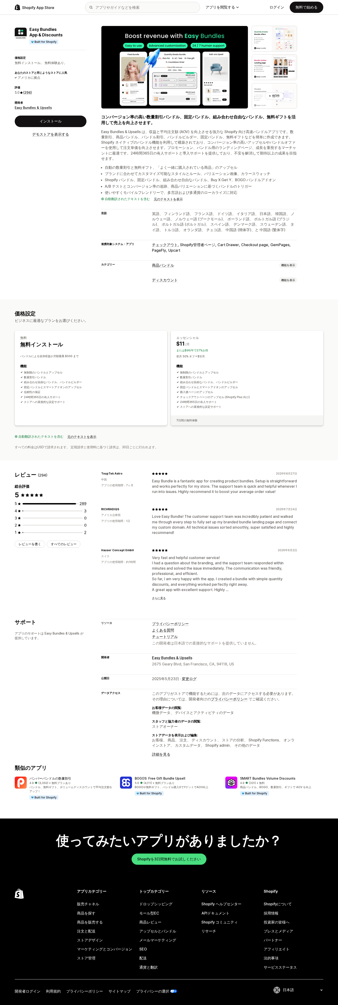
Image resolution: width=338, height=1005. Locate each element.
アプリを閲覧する (220, 7)
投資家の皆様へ (276, 922)
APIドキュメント (215, 913)
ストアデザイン (90, 940)
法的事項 (271, 958)
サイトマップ (120, 991)
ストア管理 (86, 958)
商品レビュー (150, 922)
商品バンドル (163, 265)
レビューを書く (30, 544)
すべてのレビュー (64, 544)
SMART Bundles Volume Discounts (267, 778)
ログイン (276, 7)
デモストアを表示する (50, 134)
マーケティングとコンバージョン (104, 949)
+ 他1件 (274, 96)
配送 (143, 958)
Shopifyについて (278, 904)
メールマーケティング (157, 940)
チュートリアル (165, 636)
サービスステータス (280, 967)
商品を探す (86, 913)
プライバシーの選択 (152, 991)
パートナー (273, 940)
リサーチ (208, 931)
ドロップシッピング (155, 904)
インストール (51, 121)
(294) (27, 92)
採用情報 (271, 913)
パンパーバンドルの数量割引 (50, 778)
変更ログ (189, 678)
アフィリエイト (276, 949)
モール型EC (149, 913)
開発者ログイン (27, 991)
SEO (143, 949)
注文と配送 (86, 931)
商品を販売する (90, 922)
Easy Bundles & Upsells (33, 108)
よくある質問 (163, 630)
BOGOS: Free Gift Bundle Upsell (160, 778)
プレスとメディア (278, 931)
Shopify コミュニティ (219, 922)
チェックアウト (165, 244)
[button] (64, 788)
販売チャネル (88, 904)
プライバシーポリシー (170, 623)
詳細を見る (161, 754)
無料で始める (306, 7)
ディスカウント (165, 280)
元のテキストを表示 (168, 199)
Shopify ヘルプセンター (221, 904)
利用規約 (53, 991)
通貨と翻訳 (148, 967)
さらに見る (159, 598)
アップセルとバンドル (157, 931)
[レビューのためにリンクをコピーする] (125, 473)
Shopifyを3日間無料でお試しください (169, 859)
